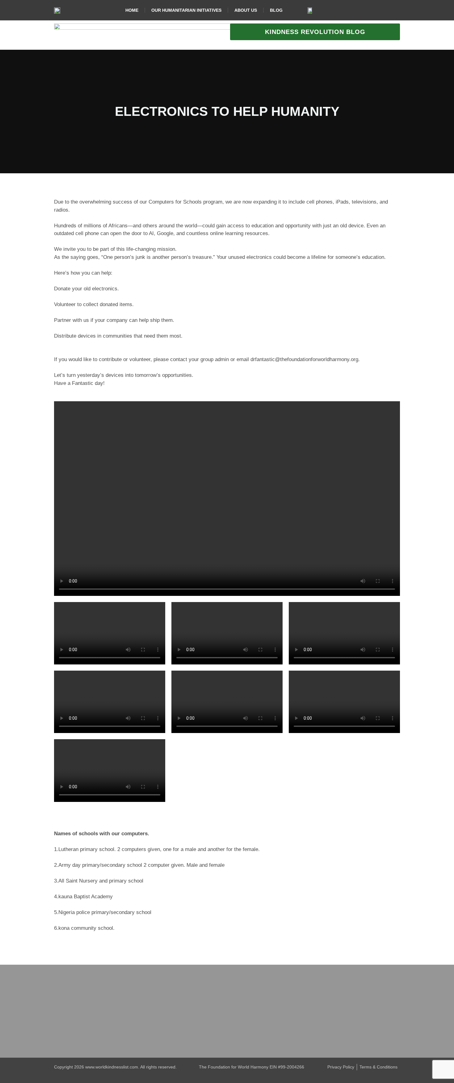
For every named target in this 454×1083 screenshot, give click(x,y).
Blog (276, 10)
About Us (245, 10)
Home (131, 10)
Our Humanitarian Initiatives (186, 10)
